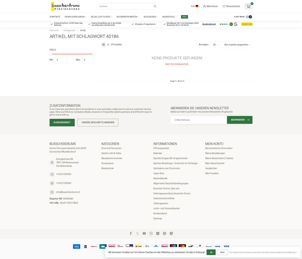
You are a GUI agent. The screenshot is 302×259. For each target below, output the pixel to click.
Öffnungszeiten (161, 148)
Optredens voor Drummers (166, 168)
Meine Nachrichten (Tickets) (219, 158)
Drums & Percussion (74, 17)
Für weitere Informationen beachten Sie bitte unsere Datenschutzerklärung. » (263, 252)
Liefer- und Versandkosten (166, 208)
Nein (222, 252)
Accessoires (150, 17)
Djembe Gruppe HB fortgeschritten (170, 158)
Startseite (55, 17)
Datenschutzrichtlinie (163, 198)
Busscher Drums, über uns (166, 188)
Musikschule (168, 17)
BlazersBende (160, 178)
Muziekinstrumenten (127, 17)
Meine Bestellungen (215, 153)
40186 (83, 30)
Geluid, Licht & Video (100, 17)
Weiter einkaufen (176, 64)
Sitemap (157, 218)
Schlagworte (69, 30)
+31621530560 (63, 174)
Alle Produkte (212, 173)
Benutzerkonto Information (218, 148)
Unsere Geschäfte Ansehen (98, 122)
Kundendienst (209, 24)
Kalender (157, 153)
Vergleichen (211, 168)
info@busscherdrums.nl (68, 192)
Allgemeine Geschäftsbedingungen (170, 183)
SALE (184, 17)
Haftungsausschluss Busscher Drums (171, 193)
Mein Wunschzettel (214, 163)
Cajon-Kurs (158, 173)
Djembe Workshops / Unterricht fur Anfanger (175, 163)
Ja (211, 252)
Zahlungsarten (160, 203)
